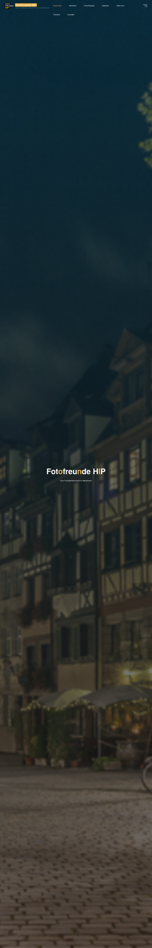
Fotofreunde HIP (26, 5)
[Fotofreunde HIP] (9, 5)
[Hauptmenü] (145, 6)
